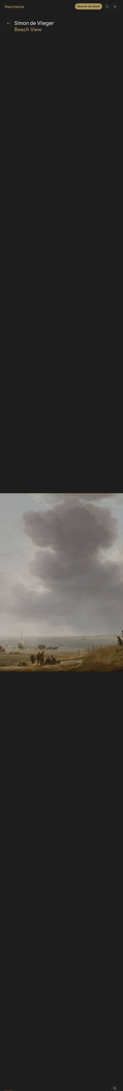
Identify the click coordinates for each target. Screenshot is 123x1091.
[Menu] (115, 6)
